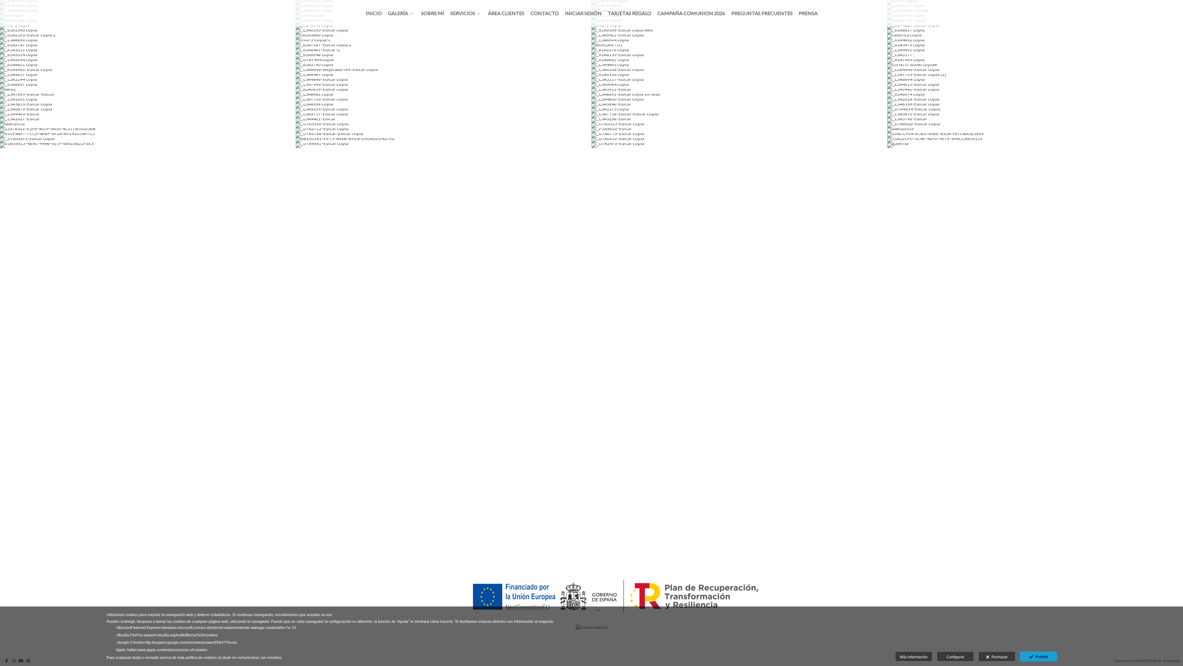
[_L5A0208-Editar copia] (739, 71)
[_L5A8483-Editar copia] (739, 155)
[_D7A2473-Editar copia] (739, 145)
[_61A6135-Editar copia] (739, 56)
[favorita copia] (1035, 37)
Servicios (462, 13)
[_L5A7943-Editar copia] (444, 86)
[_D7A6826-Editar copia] (1035, 125)
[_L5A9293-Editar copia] (444, 111)
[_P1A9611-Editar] (1035, 150)
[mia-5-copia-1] (444, 41)
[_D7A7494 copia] (444, 61)
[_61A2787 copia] (148, 46)
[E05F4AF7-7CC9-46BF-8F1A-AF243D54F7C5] (148, 135)
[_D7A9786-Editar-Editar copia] (444, 135)
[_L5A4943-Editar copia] (1035, 71)
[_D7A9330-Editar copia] (444, 125)
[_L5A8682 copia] (444, 96)
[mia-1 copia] (148, 27)
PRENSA (808, 13)
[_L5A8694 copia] (1035, 81)
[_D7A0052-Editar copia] (739, 140)
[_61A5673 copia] (1035, 46)
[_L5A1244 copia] (148, 81)
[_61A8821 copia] (148, 66)
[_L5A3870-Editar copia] (1035, 115)
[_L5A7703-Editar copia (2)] (1035, 76)
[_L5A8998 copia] (444, 106)
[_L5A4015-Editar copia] (1035, 86)
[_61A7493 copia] (1035, 61)
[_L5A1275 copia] (739, 111)
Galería (398, 13)
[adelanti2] (148, 125)
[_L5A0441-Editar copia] (1035, 91)
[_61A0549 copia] (444, 27)
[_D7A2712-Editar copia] (444, 130)
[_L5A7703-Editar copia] (444, 101)
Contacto (545, 13)
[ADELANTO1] (739, 46)
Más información (914, 657)
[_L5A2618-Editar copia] (1035, 101)
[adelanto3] (1035, 130)
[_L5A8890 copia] (148, 41)
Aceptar (1040, 657)
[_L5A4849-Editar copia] (444, 81)
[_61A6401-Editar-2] (444, 51)
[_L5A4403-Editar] (148, 115)
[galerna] (1035, 145)
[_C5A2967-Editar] (739, 150)
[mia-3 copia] (739, 27)
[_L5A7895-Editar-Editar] (148, 96)
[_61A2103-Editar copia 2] (148, 37)
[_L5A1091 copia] (148, 101)
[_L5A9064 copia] (739, 86)
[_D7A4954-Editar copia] (1035, 111)
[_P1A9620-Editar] (739, 130)
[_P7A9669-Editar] (148, 155)
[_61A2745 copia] (444, 66)
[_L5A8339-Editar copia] (1035, 106)
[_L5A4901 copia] (1035, 51)
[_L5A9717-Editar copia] (444, 115)
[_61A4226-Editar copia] (1035, 27)
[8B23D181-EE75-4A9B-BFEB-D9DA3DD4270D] (444, 140)
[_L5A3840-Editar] (739, 106)
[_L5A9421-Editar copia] (739, 37)
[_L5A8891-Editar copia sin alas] (739, 96)
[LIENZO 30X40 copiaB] (1035, 66)
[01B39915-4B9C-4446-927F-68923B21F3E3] (148, 145)
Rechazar (999, 657)
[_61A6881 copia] (739, 61)
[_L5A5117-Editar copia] (739, 81)
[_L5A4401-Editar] (444, 120)
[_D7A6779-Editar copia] (739, 135)
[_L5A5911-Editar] (739, 91)
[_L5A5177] (1035, 56)
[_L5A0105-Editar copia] (444, 32)
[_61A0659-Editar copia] (444, 91)
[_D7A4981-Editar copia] (444, 145)
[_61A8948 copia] (444, 56)
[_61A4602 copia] (1035, 41)
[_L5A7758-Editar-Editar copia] (739, 115)
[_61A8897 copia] (148, 86)
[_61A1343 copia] (148, 32)
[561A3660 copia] (444, 37)
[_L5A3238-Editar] (739, 120)
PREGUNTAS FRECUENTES (762, 13)
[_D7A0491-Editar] (444, 150)
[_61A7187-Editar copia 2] (444, 46)
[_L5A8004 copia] (739, 41)
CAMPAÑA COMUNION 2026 (691, 13)
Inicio (374, 13)
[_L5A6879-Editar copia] (148, 111)
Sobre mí (432, 13)
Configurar (955, 657)
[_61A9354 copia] (148, 56)
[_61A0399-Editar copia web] (739, 32)
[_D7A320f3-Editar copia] (148, 140)
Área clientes (506, 13)
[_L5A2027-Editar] (148, 120)
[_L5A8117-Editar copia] (444, 155)
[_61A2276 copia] (739, 51)
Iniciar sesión (583, 13)
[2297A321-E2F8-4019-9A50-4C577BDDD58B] (148, 130)
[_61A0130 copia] (739, 76)
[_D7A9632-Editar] (148, 150)
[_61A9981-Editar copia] (148, 71)
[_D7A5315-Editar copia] (739, 125)
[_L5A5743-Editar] (1035, 120)
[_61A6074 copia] (1035, 96)
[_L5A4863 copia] (739, 66)
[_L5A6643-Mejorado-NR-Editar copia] (444, 71)
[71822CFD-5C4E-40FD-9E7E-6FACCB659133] (1035, 140)
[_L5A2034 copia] (148, 61)
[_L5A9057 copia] (148, 76)
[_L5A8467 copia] (444, 76)
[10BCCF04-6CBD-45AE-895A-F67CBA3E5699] (1035, 135)
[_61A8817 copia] (1035, 32)
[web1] (148, 91)
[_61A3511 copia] (148, 51)
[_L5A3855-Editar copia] (148, 106)
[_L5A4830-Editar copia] (739, 101)
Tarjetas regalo (629, 13)
